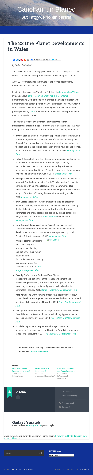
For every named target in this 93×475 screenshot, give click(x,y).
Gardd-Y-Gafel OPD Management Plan (59, 290)
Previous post (68, 403)
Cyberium (84, 469)
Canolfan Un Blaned (46, 9)
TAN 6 (32, 111)
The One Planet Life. (38, 351)
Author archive (18, 397)
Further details (50, 216)
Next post (66, 407)
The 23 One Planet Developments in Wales (46, 46)
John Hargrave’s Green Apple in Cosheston (48, 96)
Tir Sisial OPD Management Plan (61, 333)
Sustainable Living (69, 396)
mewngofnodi (34, 425)
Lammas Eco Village (69, 92)
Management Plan (57, 236)
